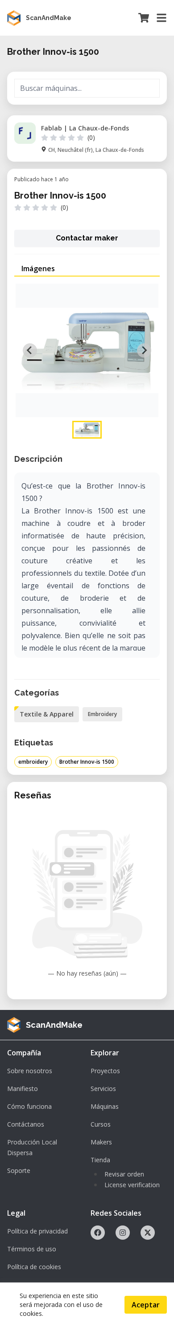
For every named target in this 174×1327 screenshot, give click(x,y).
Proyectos (105, 1070)
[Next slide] (144, 350)
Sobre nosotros (29, 1070)
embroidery (33, 761)
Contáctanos (25, 1124)
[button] (87, 430)
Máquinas (105, 1106)
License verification (132, 1184)
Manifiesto (22, 1088)
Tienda (100, 1160)
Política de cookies (34, 1266)
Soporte (18, 1170)
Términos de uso (31, 1249)
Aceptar (146, 1305)
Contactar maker (87, 238)
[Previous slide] (30, 350)
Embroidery (102, 714)
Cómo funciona (29, 1106)
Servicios (103, 1088)
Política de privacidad (37, 1231)
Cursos (101, 1124)
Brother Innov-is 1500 (86, 761)
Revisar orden (124, 1174)
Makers (101, 1142)
